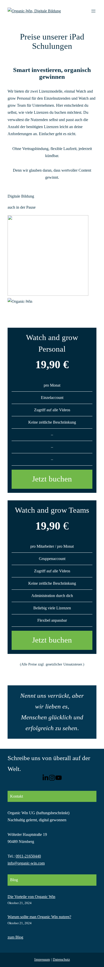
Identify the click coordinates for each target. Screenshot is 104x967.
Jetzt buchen (52, 479)
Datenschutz (61, 959)
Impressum (42, 959)
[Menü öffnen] (93, 11)
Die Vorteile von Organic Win (31, 897)
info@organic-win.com (26, 863)
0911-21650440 (28, 856)
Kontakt (16, 796)
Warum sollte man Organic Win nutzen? (39, 917)
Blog (14, 880)
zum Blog (15, 937)
